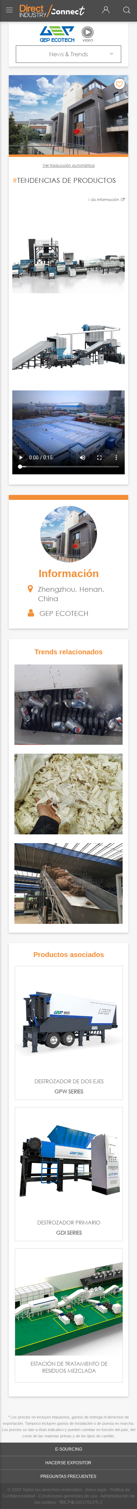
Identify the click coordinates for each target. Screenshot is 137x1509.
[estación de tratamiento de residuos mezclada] (69, 1302)
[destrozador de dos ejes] (69, 1019)
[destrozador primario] (69, 1160)
